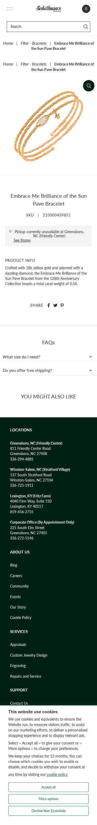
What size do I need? (21, 356)
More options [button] (48, 799)
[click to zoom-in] (88, 85)
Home (8, 43)
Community (19, 586)
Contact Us (19, 703)
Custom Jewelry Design (28, 655)
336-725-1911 (21, 485)
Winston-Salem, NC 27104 (31, 480)
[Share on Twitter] (55, 305)
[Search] (85, 27)
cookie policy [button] (57, 774)
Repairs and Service (25, 676)
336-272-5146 (21, 538)
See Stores (22, 240)
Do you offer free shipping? (27, 370)
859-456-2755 (21, 512)
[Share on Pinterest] (62, 305)
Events (15, 597)
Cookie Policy (20, 618)
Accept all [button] (48, 787)
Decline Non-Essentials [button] (49, 811)
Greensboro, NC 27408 (28, 454)
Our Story (18, 607)
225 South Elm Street (27, 528)
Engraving (18, 666)
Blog (13, 565)
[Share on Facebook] (49, 305)
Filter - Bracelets (34, 43)
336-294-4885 (21, 459)
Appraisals (18, 645)
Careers (16, 576)
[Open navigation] (10, 9)
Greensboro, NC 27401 (28, 533)
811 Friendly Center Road (30, 448)
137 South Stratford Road (31, 475)
